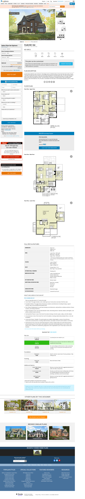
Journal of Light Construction (65, 477)
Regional (36, 3)
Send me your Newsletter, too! (9, 118)
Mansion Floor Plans (28, 484)
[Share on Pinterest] (54, 82)
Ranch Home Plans (9, 484)
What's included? (4, 47)
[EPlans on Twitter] (57, 460)
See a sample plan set (29, 298)
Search (2, 3)
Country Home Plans (9, 478)
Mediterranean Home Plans (9, 481)
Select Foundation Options (7, 51)
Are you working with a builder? (8, 98)
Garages (23, 3)
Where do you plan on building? (8, 102)
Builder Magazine (65, 475)
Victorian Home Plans (9, 486)
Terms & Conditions (22, 7)
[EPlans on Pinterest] (59, 460)
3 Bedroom (28, 477)
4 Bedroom (28, 478)
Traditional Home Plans (9, 485)
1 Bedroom (28, 474)
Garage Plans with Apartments (28, 481)
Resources (34, 465)
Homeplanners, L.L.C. (46, 474)
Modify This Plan (66, 63)
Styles (29, 465)
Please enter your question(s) (8, 109)
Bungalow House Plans (9, 474)
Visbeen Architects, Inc (47, 479)
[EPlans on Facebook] (54, 460)
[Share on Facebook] (49, 82)
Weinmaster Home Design (47, 481)
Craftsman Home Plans (9, 479)
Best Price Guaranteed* (16, 64)
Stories (15, 3)
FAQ (42, 465)
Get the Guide (12, 173)
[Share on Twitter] (51, 82)
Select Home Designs (46, 475)
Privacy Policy (30, 7)
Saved (73, 3)
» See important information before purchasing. (34, 329)
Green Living (47, 472)
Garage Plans (28, 479)
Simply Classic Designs (47, 477)
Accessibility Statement (54, 494)
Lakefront (28, 482)
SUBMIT (62, 6)
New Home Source (66, 472)
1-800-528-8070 (60, 1)
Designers (41, 3)
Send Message (11, 122)
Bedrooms (10, 3)
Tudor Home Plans (33, 46)
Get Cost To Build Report (11, 157)
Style (6, 3)
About (45, 465)
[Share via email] (44, 82)
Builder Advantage (66, 474)
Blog (45, 3)
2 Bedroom (28, 475)
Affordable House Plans (28, 472)
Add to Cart (11, 74)
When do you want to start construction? (10, 90)
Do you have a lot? (5, 94)
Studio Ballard (47, 478)
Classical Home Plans (9, 475)
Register (43, 1)
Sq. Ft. (19, 3)
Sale (48, 3)
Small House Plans (28, 485)
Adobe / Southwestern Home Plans (9, 472)
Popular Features (29, 3)
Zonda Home (65, 478)
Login (48, 1)
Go (73, 1)
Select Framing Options (6, 55)
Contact (50, 465)
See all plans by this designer (37, 417)
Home (25, 46)
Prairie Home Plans (9, 482)
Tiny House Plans (28, 486)
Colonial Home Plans (9, 477)
